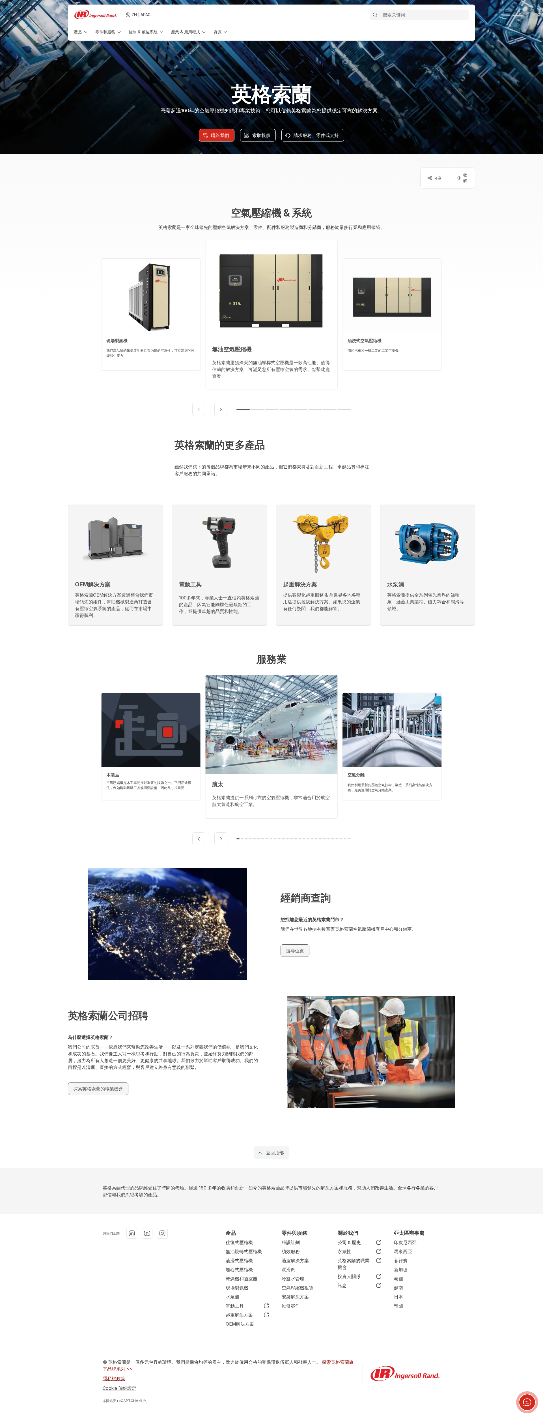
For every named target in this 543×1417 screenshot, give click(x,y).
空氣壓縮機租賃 (297, 1287)
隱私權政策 (114, 1378)
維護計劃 (291, 1242)
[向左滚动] (198, 409)
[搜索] (375, 15)
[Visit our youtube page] (147, 1233)
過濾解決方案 (295, 1260)
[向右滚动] (220, 409)
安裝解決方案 (295, 1297)
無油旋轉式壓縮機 (244, 1251)
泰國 (398, 1278)
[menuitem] (81, 32)
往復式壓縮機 (239, 1242)
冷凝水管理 (293, 1278)
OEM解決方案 (240, 1324)
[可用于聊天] (527, 1402)
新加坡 (401, 1269)
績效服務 (291, 1251)
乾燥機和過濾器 (241, 1278)
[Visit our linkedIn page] (131, 1233)
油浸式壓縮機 (239, 1260)
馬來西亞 (403, 1251)
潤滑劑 (288, 1269)
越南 (398, 1287)
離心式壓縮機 (239, 1269)
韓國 (398, 1306)
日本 (398, 1297)
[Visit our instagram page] (162, 1233)
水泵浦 (232, 1297)
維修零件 (291, 1306)
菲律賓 (401, 1260)
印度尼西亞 (405, 1242)
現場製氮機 (237, 1287)
